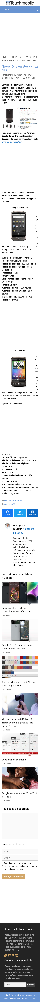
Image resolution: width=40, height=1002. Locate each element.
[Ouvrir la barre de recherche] (36, 9)
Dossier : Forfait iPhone (14, 759)
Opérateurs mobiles (13, 500)
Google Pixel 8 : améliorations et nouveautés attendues (18, 647)
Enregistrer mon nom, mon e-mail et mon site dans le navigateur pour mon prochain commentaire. (20, 866)
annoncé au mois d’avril (12, 142)
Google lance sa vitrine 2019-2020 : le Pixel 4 (20, 795)
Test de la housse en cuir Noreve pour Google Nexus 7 (18, 684)
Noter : (5, 844)
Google (7, 504)
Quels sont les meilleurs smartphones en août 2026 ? (16, 610)
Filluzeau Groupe (24, 995)
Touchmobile (20, 57)
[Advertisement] (20, 34)
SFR (13, 504)
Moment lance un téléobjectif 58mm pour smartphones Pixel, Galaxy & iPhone (18, 722)
